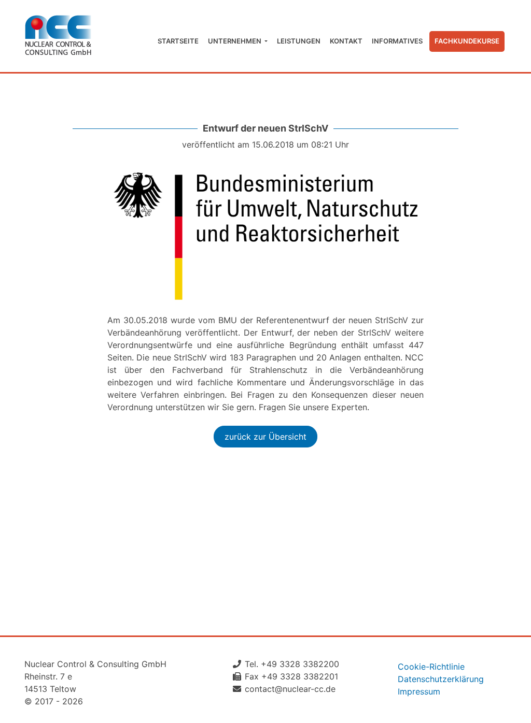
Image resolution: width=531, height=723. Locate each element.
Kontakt (346, 41)
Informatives (397, 41)
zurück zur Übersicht (265, 436)
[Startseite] (57, 36)
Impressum (419, 691)
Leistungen (298, 41)
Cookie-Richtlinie (431, 666)
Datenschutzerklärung (441, 679)
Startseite (178, 41)
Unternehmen (235, 41)
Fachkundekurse (467, 41)
